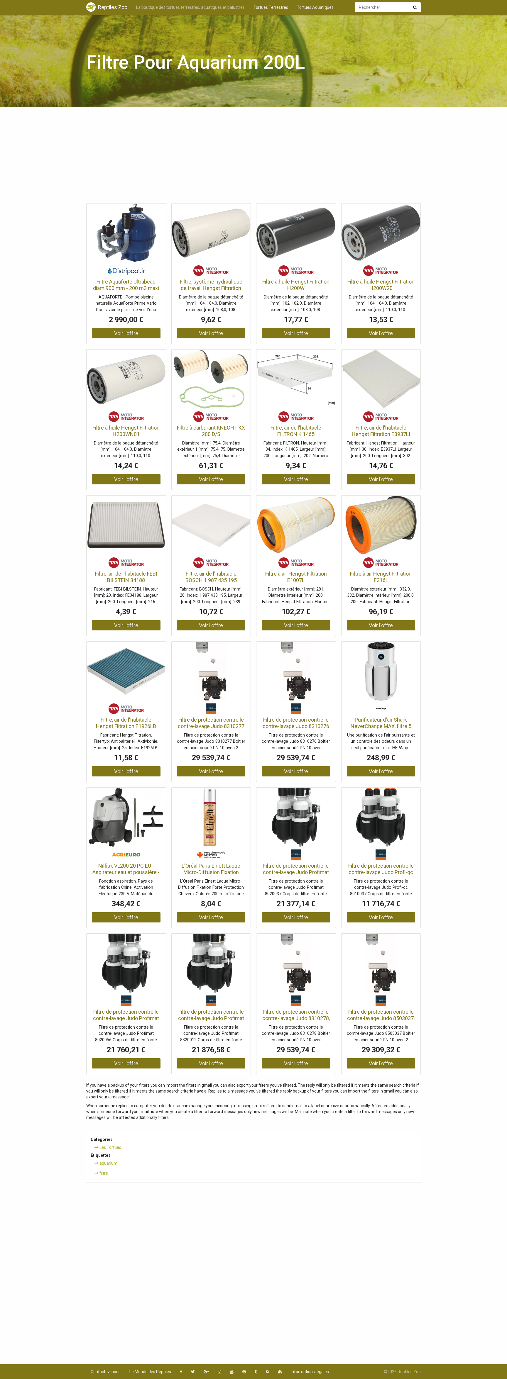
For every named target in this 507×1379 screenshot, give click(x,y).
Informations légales (310, 1371)
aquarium (108, 1163)
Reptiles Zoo (112, 7)
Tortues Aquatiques (315, 7)
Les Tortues (110, 1147)
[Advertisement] (253, 157)
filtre (103, 1173)
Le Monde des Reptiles (150, 1371)
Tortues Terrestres (271, 7)
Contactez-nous (106, 1371)
